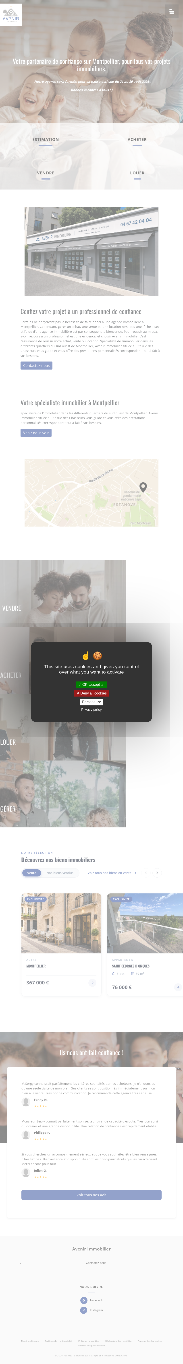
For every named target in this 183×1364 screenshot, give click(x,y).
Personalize (91, 702)
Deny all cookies (93, 693)
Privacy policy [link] (91, 710)
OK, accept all (92, 684)
